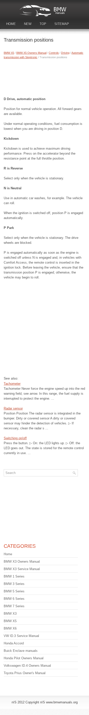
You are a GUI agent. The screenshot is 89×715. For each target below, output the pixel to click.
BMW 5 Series (14, 591)
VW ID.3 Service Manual (21, 636)
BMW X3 (10, 613)
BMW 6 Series (14, 599)
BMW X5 (9, 52)
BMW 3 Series (14, 584)
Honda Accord (14, 643)
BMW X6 (10, 628)
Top (43, 24)
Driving (65, 52)
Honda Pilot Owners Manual (24, 658)
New (27, 24)
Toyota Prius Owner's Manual (24, 673)
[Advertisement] (44, 77)
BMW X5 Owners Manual (31, 52)
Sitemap (61, 24)
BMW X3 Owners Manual (22, 561)
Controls (54, 52)
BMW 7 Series (14, 606)
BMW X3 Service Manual (22, 569)
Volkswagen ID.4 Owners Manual (27, 665)
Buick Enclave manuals (21, 651)
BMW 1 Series (14, 576)
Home (11, 24)
